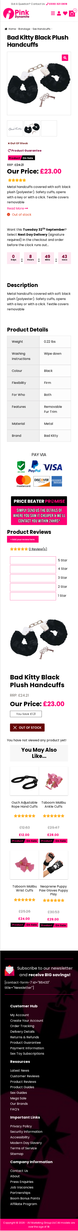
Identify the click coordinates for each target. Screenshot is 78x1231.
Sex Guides (18, 1092)
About (15, 1176)
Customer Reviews (24, 1076)
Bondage (24, 29)
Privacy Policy (21, 1126)
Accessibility (20, 1137)
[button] (65, 58)
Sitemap (16, 1154)
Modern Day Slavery (26, 1143)
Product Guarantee (26, 151)
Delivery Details (22, 1031)
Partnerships (20, 1192)
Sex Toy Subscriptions (27, 1053)
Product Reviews (23, 1081)
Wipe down (52, 353)
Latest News (19, 1070)
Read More (16, 208)
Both (47, 394)
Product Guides (22, 1087)
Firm (47, 382)
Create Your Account (26, 1020)
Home (12, 29)
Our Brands (19, 1103)
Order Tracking (22, 1026)
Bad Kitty (51, 435)
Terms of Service (23, 1148)
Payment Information (27, 1048)
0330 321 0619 (57, 4)
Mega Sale (18, 1098)
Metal (48, 423)
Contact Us (19, 1170)
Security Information (26, 1131)
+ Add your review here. (22, 539)
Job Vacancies (21, 1187)
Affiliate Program (23, 1204)
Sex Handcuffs (41, 29)
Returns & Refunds (24, 1037)
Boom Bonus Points (25, 1198)
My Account (19, 1015)
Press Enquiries (21, 1181)
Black (48, 370)
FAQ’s (14, 1109)
